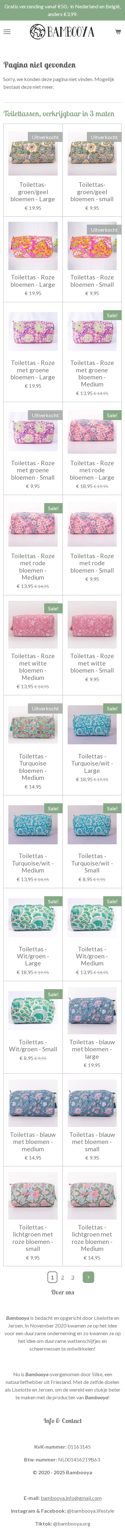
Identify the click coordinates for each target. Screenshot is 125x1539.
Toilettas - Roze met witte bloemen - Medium (33, 666)
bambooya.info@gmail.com (71, 1498)
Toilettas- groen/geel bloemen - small (92, 192)
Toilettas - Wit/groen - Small (33, 1045)
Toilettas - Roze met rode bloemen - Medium (33, 566)
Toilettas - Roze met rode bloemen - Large (92, 470)
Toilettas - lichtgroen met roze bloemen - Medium (92, 1238)
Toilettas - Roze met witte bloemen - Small (92, 663)
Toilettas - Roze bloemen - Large (33, 281)
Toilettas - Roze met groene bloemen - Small (33, 470)
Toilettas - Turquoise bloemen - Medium (33, 767)
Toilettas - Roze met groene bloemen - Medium (92, 373)
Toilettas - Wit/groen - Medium (92, 956)
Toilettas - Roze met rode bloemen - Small (92, 563)
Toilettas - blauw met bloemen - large (92, 1049)
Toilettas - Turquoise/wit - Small (92, 863)
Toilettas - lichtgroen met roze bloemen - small (33, 1238)
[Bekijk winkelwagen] (118, 32)
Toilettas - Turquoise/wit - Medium (33, 863)
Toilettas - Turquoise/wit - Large (92, 763)
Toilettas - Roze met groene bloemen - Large (33, 370)
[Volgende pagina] (88, 1277)
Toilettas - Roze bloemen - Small (92, 281)
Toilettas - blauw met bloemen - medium (33, 1142)
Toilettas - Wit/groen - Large (33, 956)
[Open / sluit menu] (7, 32)
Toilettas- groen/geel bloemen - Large (33, 192)
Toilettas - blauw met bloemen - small (92, 1142)
